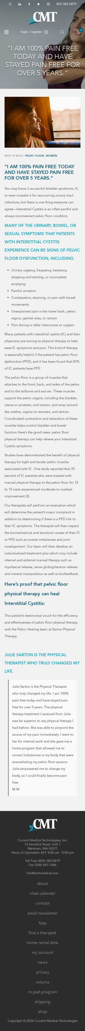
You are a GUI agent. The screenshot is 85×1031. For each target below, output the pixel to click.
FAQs (42, 923)
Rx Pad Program (42, 992)
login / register (31, 32)
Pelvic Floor (34, 155)
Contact (43, 903)
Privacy (42, 972)
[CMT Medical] (42, 18)
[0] (78, 32)
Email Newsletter (42, 913)
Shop (42, 1012)
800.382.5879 (66, 4)
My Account (42, 952)
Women (51, 155)
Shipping (42, 1002)
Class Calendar (42, 893)
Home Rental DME (42, 943)
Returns (42, 982)
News (42, 962)
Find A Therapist (42, 933)
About (42, 884)
